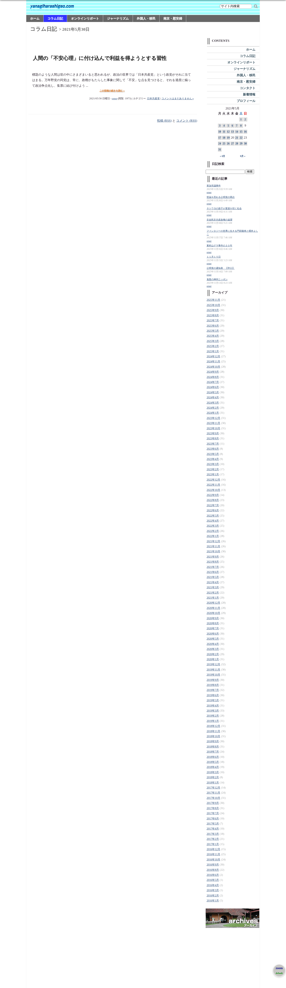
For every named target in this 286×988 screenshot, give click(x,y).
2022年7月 (213, 505)
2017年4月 (213, 828)
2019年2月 (213, 715)
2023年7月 (213, 443)
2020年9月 (213, 618)
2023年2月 (213, 469)
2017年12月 (213, 787)
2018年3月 (213, 772)
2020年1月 (213, 659)
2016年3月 (213, 890)
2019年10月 (213, 674)
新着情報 (249, 94)
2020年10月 (213, 613)
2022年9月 (213, 495)
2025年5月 (213, 330)
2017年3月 (213, 833)
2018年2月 (213, 777)
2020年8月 (213, 623)
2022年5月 (213, 515)
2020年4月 (213, 644)
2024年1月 (213, 412)
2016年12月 (213, 849)
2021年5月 (213, 577)
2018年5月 (213, 762)
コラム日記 (55, 18)
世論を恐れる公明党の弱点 (221, 197)
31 (219, 149)
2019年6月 (213, 695)
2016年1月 (213, 900)
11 (224, 131)
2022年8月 (213, 500)
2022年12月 (213, 479)
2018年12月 (213, 726)
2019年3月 (213, 710)
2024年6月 (213, 387)
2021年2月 (213, 592)
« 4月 (222, 156)
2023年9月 (213, 433)
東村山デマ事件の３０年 (219, 245)
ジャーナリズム (118, 18)
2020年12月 (213, 602)
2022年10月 (213, 490)
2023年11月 (213, 423)
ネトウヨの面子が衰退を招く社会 (224, 208)
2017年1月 (213, 844)
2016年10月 (213, 859)
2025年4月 (213, 335)
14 (236, 131)
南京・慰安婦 (172, 18)
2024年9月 (213, 371)
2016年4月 (213, 885)
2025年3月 (213, 341)
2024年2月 (213, 407)
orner (114, 98)
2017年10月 (213, 798)
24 (219, 143)
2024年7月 (213, 382)
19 (228, 137)
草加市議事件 (214, 185)
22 (241, 137)
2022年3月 (213, 525)
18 (224, 137)
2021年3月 (213, 587)
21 (236, 137)
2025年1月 (213, 351)
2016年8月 (213, 869)
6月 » (242, 156)
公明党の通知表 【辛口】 (221, 268)
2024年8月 (213, 377)
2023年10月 (213, 428)
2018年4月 (213, 767)
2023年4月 (213, 459)
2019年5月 (213, 700)
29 (241, 143)
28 (236, 143)
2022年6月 (213, 510)
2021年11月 (213, 546)
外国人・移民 (146, 18)
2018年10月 (213, 736)
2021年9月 (213, 556)
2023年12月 (213, 418)
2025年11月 (213, 299)
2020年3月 (213, 649)
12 (228, 131)
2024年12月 (213, 356)
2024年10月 (213, 366)
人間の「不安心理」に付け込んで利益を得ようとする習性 (100, 58)
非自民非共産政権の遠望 (219, 220)
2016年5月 (213, 880)
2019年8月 (213, 685)
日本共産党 (153, 98)
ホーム (34, 18)
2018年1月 (213, 782)
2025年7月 (213, 320)
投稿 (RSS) (164, 120)
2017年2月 (213, 839)
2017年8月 (213, 808)
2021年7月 (213, 567)
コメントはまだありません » (177, 98)
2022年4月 (213, 520)
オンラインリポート (85, 18)
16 (245, 131)
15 (241, 131)
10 (219, 131)
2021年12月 (213, 541)
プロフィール (246, 100)
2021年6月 (213, 572)
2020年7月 (213, 628)
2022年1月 (213, 536)
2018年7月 (213, 751)
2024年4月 (213, 397)
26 (228, 143)
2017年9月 (213, 803)
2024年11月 (213, 361)
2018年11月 (213, 731)
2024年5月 (213, 392)
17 (219, 137)
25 (224, 143)
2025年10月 (213, 305)
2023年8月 (213, 438)
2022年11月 (213, 484)
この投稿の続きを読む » (112, 90)
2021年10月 (213, 551)
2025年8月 (213, 315)
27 (232, 143)
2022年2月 (213, 531)
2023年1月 (213, 474)
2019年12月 (213, 664)
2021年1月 (213, 597)
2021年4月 (213, 582)
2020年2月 (213, 654)
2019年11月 (213, 669)
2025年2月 (213, 346)
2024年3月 (213, 402)
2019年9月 (213, 679)
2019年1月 (213, 721)
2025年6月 (213, 325)
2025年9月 (213, 310)
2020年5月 (213, 638)
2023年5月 (213, 454)
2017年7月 (213, 813)
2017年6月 (213, 818)
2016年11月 (213, 854)
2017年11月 (213, 792)
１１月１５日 (214, 257)
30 (245, 143)
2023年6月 (213, 448)
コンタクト (247, 88)
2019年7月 (213, 690)
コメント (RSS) (186, 120)
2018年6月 (213, 756)
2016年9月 (213, 864)
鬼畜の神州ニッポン (217, 279)
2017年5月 (213, 823)
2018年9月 (213, 741)
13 (232, 131)
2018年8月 (213, 746)
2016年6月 (213, 874)
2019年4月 (213, 705)
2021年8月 (213, 561)
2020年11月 (213, 608)
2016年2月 (213, 895)
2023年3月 (213, 464)
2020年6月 (213, 633)
